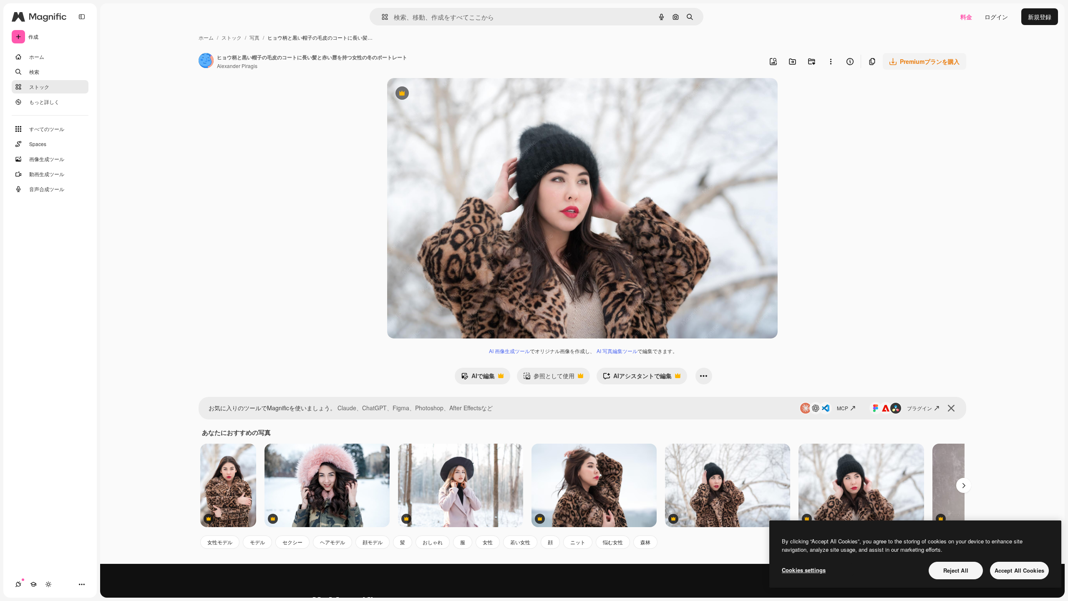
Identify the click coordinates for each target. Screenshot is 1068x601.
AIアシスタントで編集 (637, 377)
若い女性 (520, 541)
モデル (257, 541)
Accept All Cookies (1019, 570)
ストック (232, 37)
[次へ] (963, 485)
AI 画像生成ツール (509, 350)
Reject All (955, 570)
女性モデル (219, 541)
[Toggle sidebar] (81, 16)
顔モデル (373, 541)
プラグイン (919, 408)
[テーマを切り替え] (48, 584)
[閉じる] (951, 408)
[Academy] (33, 584)
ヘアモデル (332, 541)
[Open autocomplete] (381, 17)
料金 (966, 17)
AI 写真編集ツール (617, 350)
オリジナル (444, 94)
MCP (842, 408)
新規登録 (1039, 17)
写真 (254, 37)
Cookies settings (804, 570)
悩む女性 (613, 541)
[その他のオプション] (830, 61)
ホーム (206, 37)
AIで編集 (478, 377)
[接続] (18, 584)
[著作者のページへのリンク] (206, 61)
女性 (488, 541)
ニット (577, 541)
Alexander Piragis (237, 65)
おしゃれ (433, 541)
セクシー (292, 541)
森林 (645, 541)
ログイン (996, 17)
